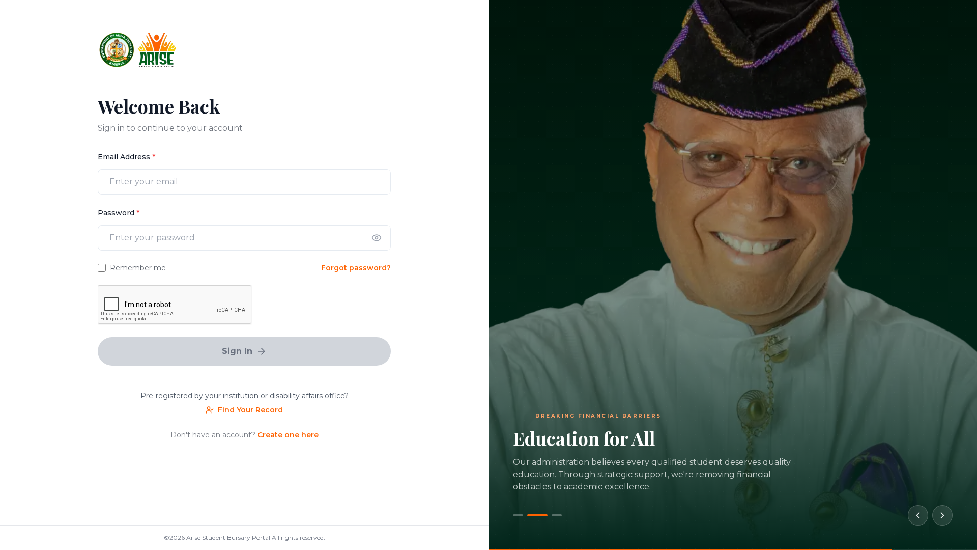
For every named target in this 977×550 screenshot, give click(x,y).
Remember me (138, 267)
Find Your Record (250, 410)
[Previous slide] (918, 515)
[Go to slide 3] (552, 515)
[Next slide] (942, 515)
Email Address (126, 156)
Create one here (288, 434)
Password (118, 212)
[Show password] (376, 238)
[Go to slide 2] (532, 515)
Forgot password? (356, 267)
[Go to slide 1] (518, 515)
